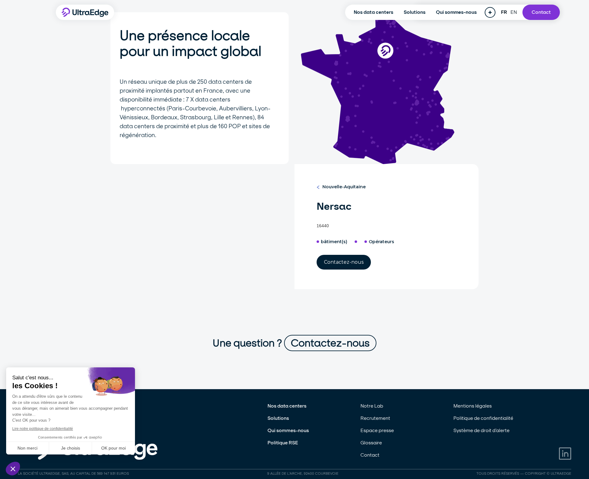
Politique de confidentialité (483, 418)
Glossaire (371, 442)
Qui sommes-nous (456, 12)
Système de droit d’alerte (481, 430)
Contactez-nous (344, 262)
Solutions (414, 12)
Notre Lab (371, 405)
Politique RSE (283, 442)
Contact (541, 12)
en (513, 12)
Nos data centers (373, 12)
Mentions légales (472, 405)
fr (504, 12)
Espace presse (377, 430)
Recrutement (375, 418)
